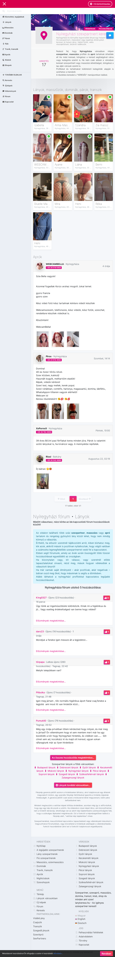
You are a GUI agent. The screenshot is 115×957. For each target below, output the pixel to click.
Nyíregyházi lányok (78, 770)
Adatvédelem (85, 936)
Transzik (37, 926)
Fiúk (6, 44)
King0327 (41, 597)
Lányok (7, 22)
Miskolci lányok (55, 770)
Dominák (8, 33)
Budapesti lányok (46, 767)
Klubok (7, 60)
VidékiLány (39, 918)
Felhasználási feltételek (90, 932)
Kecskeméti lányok (88, 858)
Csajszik (37, 922)
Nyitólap (41, 845)
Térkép (40, 894)
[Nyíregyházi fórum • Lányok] (110, 35)
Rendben (106, 953)
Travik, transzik (11, 49)
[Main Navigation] (4, 4)
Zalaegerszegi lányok (89, 886)
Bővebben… (58, 953)
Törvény (82, 940)
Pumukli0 (41, 720)
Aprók (7, 54)
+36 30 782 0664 (44, 432)
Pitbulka (40, 692)
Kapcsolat (9, 102)
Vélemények (10, 91)
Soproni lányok (86, 874)
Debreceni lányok (68, 767)
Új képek (8, 86)
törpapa (40, 662)
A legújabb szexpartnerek (50, 850)
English (81, 919)
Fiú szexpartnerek (46, 858)
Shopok (8, 65)
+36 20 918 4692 (54, 360)
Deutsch (81, 923)
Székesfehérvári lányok (91, 774)
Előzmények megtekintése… (51, 620)
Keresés (8, 80)
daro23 (40, 631)
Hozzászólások (105, 29)
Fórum (7, 96)
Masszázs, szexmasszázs (50, 862)
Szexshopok (43, 882)
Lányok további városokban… (74, 785)
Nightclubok (43, 878)
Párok (7, 38)
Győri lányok (89, 767)
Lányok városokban (47, 898)
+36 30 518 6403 (54, 268)
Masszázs (8, 27)
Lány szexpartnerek (47, 854)
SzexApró (38, 934)
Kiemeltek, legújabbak (14, 17)
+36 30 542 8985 (54, 460)
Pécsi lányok (99, 770)
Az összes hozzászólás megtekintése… (73, 757)
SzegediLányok (41, 930)
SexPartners (39, 938)
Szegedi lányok (66, 774)
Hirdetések (90, 29)
